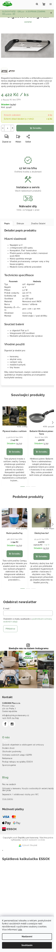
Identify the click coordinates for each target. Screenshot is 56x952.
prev (3, 422)
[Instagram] (12, 724)
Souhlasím (26, 945)
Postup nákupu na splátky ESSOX (17, 762)
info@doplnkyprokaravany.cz (15, 715)
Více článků (7, 799)
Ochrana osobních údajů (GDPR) (17, 755)
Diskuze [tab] (20, 223)
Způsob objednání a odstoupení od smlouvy (23, 745)
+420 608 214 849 (10, 718)
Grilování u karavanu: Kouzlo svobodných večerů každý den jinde (28, 789)
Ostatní (28, 22)
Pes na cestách (9, 784)
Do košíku (37, 128)
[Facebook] (5, 724)
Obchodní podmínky (11, 751)
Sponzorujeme (9, 765)
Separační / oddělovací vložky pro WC (20, 794)
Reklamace (7, 758)
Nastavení (27, 936)
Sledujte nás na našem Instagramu (29, 648)
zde (20, 929)
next (53, 422)
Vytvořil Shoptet (29, 845)
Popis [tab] (7, 223)
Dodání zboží (8, 748)
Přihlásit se (10, 629)
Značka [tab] (38, 223)
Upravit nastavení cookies (33, 840)
